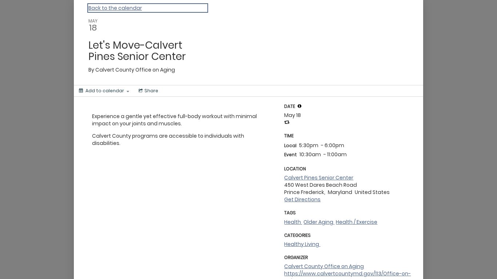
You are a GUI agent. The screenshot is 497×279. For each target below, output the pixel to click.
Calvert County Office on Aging (324, 266)
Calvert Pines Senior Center (318, 177)
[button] (299, 106)
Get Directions (302, 199)
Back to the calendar (115, 8)
